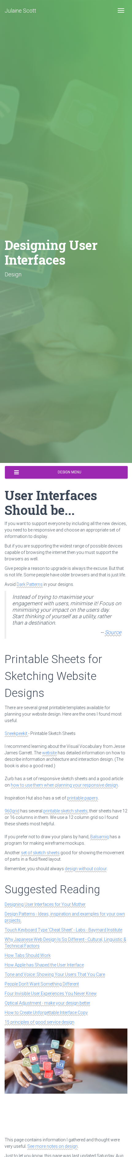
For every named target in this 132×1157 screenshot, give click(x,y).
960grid (12, 810)
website (49, 752)
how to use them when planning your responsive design (64, 785)
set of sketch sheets (40, 852)
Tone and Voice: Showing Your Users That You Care (55, 974)
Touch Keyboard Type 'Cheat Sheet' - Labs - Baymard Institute (63, 929)
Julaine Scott (20, 10)
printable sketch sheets (65, 810)
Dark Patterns (30, 584)
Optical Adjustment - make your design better (47, 1003)
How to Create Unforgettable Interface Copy (46, 1012)
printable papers (82, 798)
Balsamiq (99, 836)
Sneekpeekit (16, 733)
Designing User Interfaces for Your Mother (45, 904)
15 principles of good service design (39, 1022)
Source (113, 632)
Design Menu (69, 472)
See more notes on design (52, 1146)
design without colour (86, 868)
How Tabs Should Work (28, 955)
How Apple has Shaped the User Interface (44, 964)
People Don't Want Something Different (42, 983)
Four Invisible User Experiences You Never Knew (51, 993)
